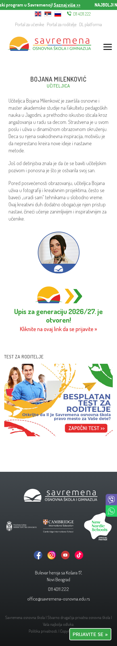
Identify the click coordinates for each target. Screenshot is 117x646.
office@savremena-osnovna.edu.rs (58, 599)
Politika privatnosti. (43, 631)
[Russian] (57, 13)
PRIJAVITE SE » (90, 634)
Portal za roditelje (61, 24)
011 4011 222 (82, 14)
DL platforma (90, 24)
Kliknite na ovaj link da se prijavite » (58, 329)
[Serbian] (47, 13)
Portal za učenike (29, 24)
